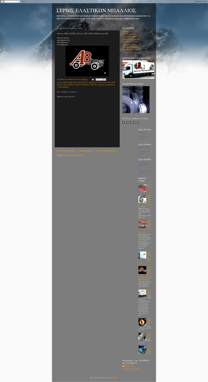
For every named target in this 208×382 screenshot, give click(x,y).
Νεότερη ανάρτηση (65, 151)
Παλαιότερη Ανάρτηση (107, 151)
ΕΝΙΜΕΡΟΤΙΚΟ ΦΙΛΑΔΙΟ (149, 224)
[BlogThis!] (99, 79)
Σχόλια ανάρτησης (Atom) (74, 155)
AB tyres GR (126, 31)
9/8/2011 (149, 186)
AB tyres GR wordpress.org (131, 52)
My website (142, 232)
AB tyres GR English (129, 36)
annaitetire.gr (109, 85)
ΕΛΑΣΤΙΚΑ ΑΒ (67, 82)
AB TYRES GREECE (67, 85)
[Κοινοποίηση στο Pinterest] (105, 79)
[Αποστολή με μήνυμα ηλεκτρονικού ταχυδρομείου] (97, 79)
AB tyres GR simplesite (130, 49)
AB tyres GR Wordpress (130, 47)
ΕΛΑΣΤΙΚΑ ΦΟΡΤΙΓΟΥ (80, 82)
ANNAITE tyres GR (128, 34)
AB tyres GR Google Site (130, 39)
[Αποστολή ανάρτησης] (92, 79)
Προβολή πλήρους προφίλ (131, 369)
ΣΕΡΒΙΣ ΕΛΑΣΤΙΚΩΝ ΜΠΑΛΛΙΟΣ (96, 10)
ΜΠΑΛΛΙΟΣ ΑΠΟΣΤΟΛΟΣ (98, 82)
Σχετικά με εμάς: (149, 292)
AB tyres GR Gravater (129, 42)
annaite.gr (101, 85)
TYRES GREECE (63, 87)
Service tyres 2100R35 (149, 350)
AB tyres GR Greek (129, 44)
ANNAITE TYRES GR (89, 85)
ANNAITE (78, 85)
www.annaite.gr (149, 335)
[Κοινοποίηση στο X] (101, 79)
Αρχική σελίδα (85, 151)
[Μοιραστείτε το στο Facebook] (103, 79)
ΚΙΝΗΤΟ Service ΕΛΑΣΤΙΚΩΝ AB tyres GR (144, 164)
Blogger (115, 377)
